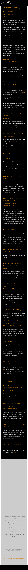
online (18, 367)
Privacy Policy (21, 558)
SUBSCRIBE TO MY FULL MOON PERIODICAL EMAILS (14, 542)
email (7, 523)
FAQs (9, 557)
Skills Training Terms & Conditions (11, 558)
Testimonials (11, 560)
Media (16, 560)
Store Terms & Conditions (15, 557)
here (23, 92)
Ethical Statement (21, 560)
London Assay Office (10, 126)
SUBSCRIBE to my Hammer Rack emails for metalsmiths (14, 550)
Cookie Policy (5, 560)
